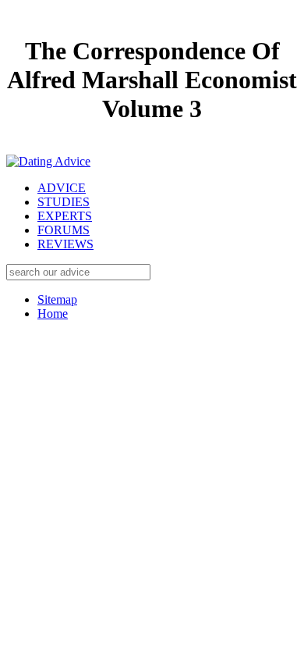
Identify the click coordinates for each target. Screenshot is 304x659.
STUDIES (63, 201)
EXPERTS (64, 216)
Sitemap (57, 299)
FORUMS (63, 230)
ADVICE (61, 187)
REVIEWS (65, 244)
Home (52, 313)
